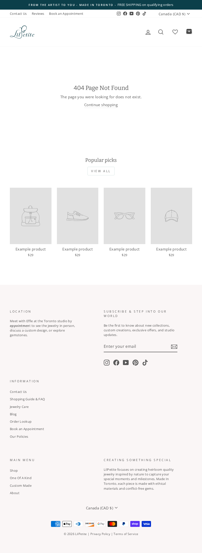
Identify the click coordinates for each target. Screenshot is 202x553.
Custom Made (21, 485)
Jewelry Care (19, 406)
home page (50, 32)
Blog (13, 414)
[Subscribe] (174, 346)
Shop (14, 470)
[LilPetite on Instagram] (107, 363)
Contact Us (18, 13)
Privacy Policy (100, 534)
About (14, 493)
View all (101, 171)
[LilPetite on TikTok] (145, 363)
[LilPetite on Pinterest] (135, 363)
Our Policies (19, 436)
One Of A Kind (21, 478)
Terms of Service (126, 534)
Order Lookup (21, 421)
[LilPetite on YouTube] (126, 363)
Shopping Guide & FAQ (27, 399)
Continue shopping (101, 104)
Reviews (38, 13)
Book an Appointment (66, 13)
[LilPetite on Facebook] (116, 363)
